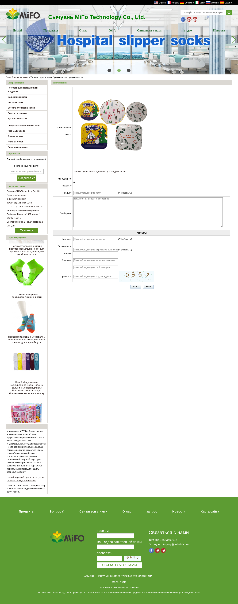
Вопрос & (56, 511)
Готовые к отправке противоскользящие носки (27, 291)
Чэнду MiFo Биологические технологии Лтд (124, 575)
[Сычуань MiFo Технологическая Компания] (183, 19)
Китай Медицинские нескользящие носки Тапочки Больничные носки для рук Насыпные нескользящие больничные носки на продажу (26, 383)
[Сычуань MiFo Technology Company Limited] (23, 20)
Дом (8, 77)
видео (188, 30)
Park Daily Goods (16, 131)
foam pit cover (15, 142)
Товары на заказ (20, 77)
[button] (109, 70)
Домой (17, 30)
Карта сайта (210, 511)
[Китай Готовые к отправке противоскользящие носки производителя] (26, 270)
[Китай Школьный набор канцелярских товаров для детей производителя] (26, 408)
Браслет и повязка (17, 113)
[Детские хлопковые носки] (119, 39)
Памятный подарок (18, 147)
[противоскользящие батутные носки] (189, 19)
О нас (83, 30)
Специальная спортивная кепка (24, 125)
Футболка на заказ (17, 118)
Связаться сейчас (26, 231)
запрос (151, 511)
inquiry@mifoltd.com (176, 544)
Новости (219, 30)
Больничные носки (17, 97)
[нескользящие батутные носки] (195, 19)
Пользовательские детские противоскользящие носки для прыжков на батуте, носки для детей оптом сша (26, 245)
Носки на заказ (15, 102)
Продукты (50, 30)
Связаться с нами (149, 30)
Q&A (112, 30)
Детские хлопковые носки (21, 108)
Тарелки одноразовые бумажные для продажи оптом (99, 171)
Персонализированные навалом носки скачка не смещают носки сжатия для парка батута (26, 335)
